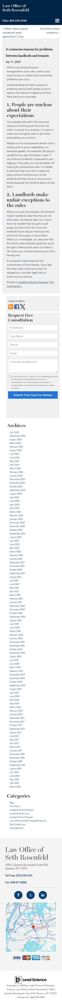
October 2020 (16, 613)
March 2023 (15, 511)
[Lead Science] (30, 979)
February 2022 (16, 555)
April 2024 (14, 464)
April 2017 (14, 743)
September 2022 (17, 533)
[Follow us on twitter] (22, 306)
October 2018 (16, 681)
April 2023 (14, 508)
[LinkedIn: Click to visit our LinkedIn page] (43, 895)
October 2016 (16, 761)
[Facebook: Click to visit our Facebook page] (18, 895)
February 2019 (16, 671)
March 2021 (15, 595)
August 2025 (16, 439)
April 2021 (14, 591)
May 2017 (14, 739)
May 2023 (14, 504)
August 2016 (15, 768)
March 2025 (15, 443)
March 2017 (15, 747)
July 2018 (14, 692)
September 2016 (17, 765)
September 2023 (17, 490)
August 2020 (16, 620)
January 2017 (16, 750)
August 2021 (16, 577)
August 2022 (16, 537)
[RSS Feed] (10, 306)
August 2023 (16, 493)
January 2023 (16, 519)
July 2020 (14, 624)
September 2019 (17, 653)
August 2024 (16, 450)
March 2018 (15, 707)
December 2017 (17, 718)
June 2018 (14, 696)
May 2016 (14, 779)
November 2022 (17, 526)
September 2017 (17, 728)
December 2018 (17, 674)
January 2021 (16, 602)
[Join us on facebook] (16, 306)
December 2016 (17, 754)
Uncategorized (16, 828)
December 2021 (17, 562)
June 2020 (15, 627)
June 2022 (15, 544)
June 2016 (14, 776)
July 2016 (14, 772)
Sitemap (49, 985)
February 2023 (16, 515)
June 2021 (15, 584)
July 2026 (14, 432)
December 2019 (17, 642)
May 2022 (14, 548)
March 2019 (15, 667)
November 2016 (17, 757)
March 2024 (15, 468)
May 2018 (14, 700)
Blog (12, 802)
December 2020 (17, 606)
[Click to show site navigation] (57, 21)
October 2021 (16, 569)
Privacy (10, 989)
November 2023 (17, 483)
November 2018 (17, 678)
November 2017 (17, 721)
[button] (14, 20)
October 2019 (16, 649)
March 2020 (15, 631)
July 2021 (14, 580)
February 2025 (16, 446)
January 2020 (16, 638)
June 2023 (15, 501)
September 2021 (17, 573)
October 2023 (16, 486)
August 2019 (15, 656)
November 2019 (17, 645)
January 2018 (16, 714)
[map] (31, 927)
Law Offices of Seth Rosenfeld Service (28, 820)
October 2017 (16, 725)
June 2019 (14, 663)
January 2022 (16, 559)
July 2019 (14, 660)
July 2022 (14, 540)
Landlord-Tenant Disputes (33, 282)
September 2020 (17, 616)
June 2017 (14, 736)
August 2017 (15, 732)
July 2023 (14, 497)
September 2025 (17, 436)
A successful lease (18, 260)
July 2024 (14, 454)
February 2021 (16, 598)
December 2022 (17, 522)
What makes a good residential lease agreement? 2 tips (15, 32)
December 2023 (17, 479)
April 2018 (14, 703)
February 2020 (16, 634)
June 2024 (15, 457)
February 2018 (16, 710)
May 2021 (14, 587)
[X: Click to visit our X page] (30, 895)
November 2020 (17, 609)
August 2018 (15, 689)
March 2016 (15, 786)
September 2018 (17, 685)
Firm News (15, 806)
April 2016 (14, 783)
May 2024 (14, 461)
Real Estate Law (17, 824)
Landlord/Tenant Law (19, 813)
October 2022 (16, 530)
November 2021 (17, 566)
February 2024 (16, 472)
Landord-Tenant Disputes (21, 817)
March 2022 (15, 551)
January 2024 (16, 475)
